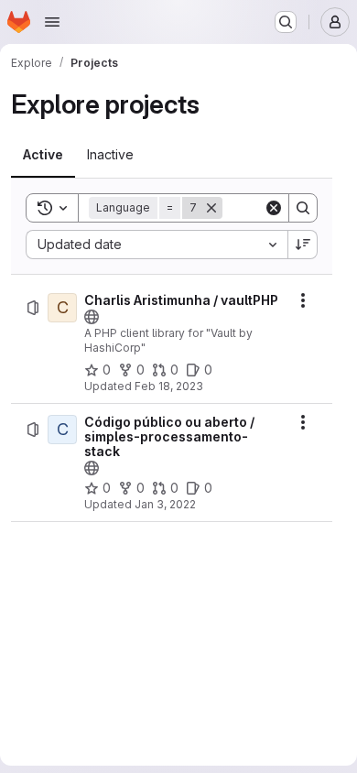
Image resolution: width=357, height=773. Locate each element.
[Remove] (211, 208)
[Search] (303, 208)
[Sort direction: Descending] (303, 244)
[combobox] (156, 244)
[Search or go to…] (286, 22)
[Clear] (274, 208)
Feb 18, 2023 (169, 386)
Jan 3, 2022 (165, 504)
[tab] (43, 155)
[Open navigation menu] (52, 22)
